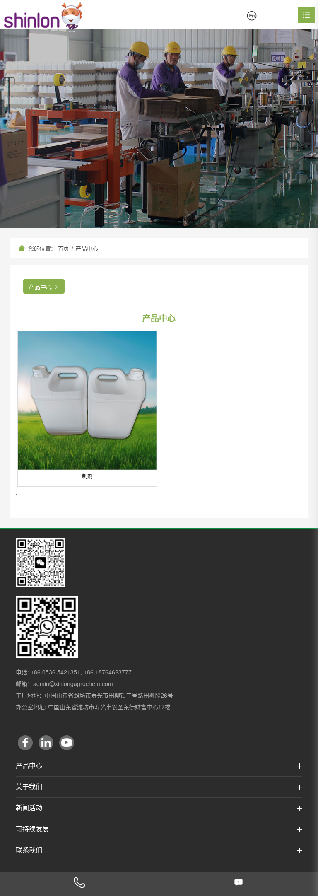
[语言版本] (251, 15)
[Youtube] (66, 742)
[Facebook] (25, 742)
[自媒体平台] (40, 562)
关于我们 (29, 786)
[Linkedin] (46, 742)
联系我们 (29, 850)
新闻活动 (29, 807)
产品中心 (29, 765)
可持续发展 (32, 829)
